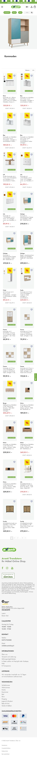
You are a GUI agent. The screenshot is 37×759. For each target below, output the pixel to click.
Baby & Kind (5, 703)
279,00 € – (24, 531)
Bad (3, 694)
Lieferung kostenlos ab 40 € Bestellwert (18, 3)
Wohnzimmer (6, 687)
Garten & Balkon (7, 706)
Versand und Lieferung (9, 657)
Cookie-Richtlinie (6, 748)
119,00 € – (24, 376)
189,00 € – (7, 145)
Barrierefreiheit (5, 754)
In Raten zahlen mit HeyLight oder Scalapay (15, 661)
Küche (4, 690)
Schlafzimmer (6, 685)
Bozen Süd (5, 616)
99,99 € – (24, 145)
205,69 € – (7, 413)
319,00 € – (7, 263)
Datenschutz (5, 751)
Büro (3, 697)
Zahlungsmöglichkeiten (9, 659)
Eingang (4, 699)
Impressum (4, 745)
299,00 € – (24, 263)
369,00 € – (24, 452)
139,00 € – (7, 105)
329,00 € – (7, 491)
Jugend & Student (7, 701)
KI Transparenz (6, 666)
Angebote (7, 12)
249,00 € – (24, 300)
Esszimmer (5, 692)
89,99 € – (7, 223)
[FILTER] (35, 379)
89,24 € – (7, 300)
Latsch (4, 613)
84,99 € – (24, 184)
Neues (14, 12)
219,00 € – (24, 223)
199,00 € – (7, 184)
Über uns (4, 654)
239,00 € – (7, 452)
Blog (20, 12)
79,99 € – (24, 339)
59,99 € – (7, 339)
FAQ (3, 663)
